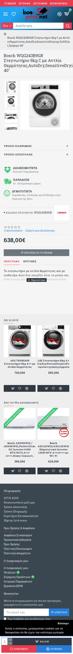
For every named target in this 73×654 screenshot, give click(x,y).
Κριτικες (29, 261)
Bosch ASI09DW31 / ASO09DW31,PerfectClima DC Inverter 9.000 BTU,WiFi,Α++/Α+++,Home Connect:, (20, 449)
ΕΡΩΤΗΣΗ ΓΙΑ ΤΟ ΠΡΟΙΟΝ (38, 252)
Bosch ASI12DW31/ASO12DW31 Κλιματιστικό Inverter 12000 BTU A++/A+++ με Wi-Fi (53, 449)
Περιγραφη (11, 261)
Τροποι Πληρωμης (18, 146)
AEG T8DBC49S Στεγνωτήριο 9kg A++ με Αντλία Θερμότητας (19, 364)
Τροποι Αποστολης (18, 154)
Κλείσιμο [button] (63, 623)
